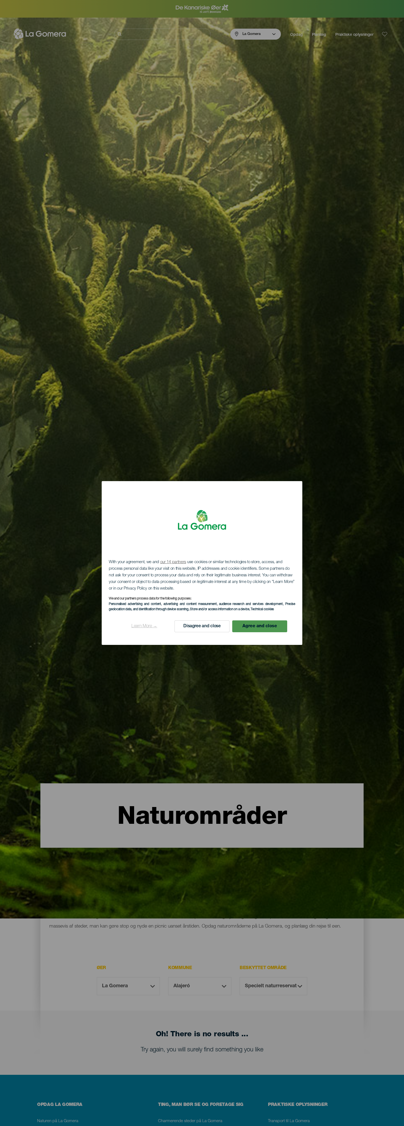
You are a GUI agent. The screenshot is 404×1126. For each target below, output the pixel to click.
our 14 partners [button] (173, 562)
